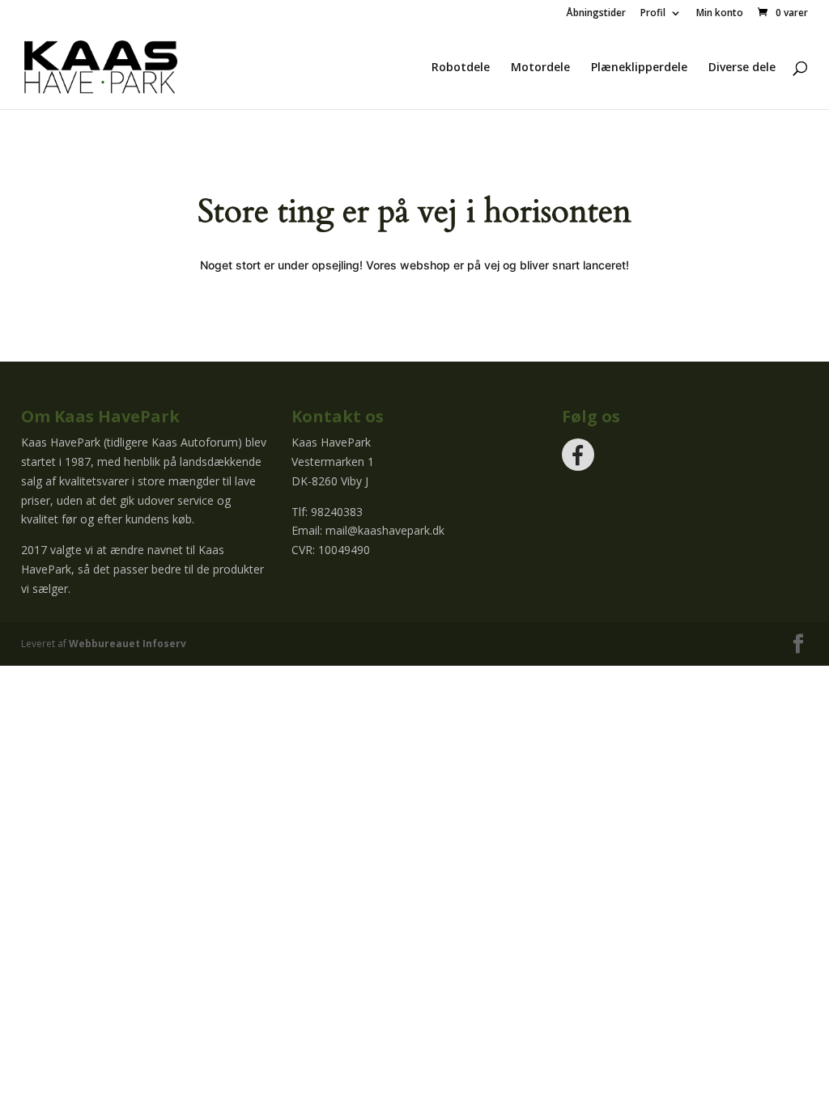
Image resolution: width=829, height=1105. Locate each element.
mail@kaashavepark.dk (384, 530)
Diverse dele (742, 67)
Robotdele (461, 67)
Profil (652, 13)
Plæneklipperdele (639, 67)
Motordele (540, 67)
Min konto (719, 13)
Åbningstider (596, 13)
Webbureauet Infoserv (127, 643)
